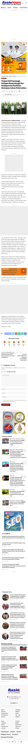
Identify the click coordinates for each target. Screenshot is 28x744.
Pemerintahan (20, 500)
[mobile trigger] (25, 3)
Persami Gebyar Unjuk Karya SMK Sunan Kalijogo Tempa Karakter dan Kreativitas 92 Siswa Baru (13, 551)
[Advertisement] (14, 163)
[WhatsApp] (17, 703)
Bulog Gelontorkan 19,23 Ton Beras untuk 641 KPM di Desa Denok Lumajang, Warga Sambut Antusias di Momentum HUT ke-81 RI (17, 635)
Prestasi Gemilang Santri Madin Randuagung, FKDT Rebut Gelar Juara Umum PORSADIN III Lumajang (13, 566)
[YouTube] (14, 703)
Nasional (4, 78)
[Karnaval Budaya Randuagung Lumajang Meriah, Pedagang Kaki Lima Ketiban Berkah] (5, 597)
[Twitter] (12, 703)
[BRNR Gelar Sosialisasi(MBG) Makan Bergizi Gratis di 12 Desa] (5, 502)
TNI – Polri (22, 677)
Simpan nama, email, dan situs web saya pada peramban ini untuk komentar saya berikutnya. (14, 401)
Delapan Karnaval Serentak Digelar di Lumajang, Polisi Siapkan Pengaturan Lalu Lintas (9, 658)
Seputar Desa (20, 449)
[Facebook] (10, 703)
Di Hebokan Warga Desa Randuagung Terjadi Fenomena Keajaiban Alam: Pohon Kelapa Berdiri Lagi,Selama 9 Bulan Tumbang (18, 454)
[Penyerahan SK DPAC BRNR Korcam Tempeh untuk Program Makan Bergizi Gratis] (5, 441)
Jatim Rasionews (8, 94)
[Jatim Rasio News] (11, 3)
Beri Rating (4, 371)
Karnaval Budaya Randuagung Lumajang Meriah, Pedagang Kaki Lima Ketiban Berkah (18, 596)
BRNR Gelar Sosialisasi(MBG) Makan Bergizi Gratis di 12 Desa (17, 504)
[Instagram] (15, 703)
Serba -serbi (20, 438)
